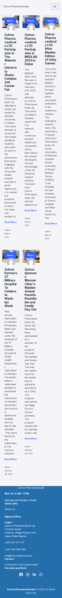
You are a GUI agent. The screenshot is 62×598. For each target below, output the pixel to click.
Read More (10, 222)
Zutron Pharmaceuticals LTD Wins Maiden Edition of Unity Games (51, 48)
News (10, 20)
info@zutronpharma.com (18, 555)
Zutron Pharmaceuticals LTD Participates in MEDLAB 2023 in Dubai (31, 49)
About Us (10, 509)
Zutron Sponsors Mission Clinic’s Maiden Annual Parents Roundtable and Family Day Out (31, 289)
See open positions (16, 568)
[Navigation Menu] (55, 6)
